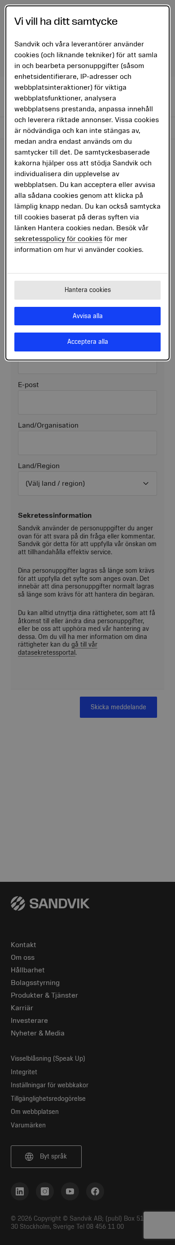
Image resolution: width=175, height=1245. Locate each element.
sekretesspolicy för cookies (58, 238)
